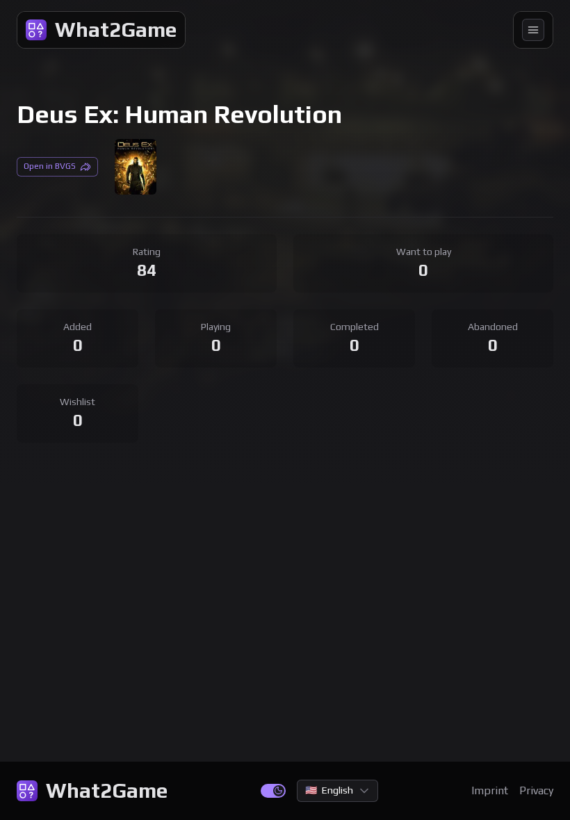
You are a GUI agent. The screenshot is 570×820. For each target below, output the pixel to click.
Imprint (489, 790)
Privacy (536, 790)
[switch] (273, 791)
